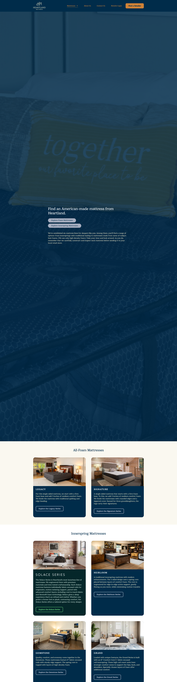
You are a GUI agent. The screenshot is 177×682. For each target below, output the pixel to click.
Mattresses (71, 6)
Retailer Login (116, 6)
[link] (135, 5)
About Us (87, 6)
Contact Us (101, 6)
